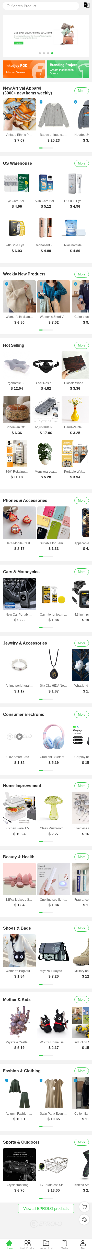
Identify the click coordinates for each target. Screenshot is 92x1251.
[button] (40, 53)
